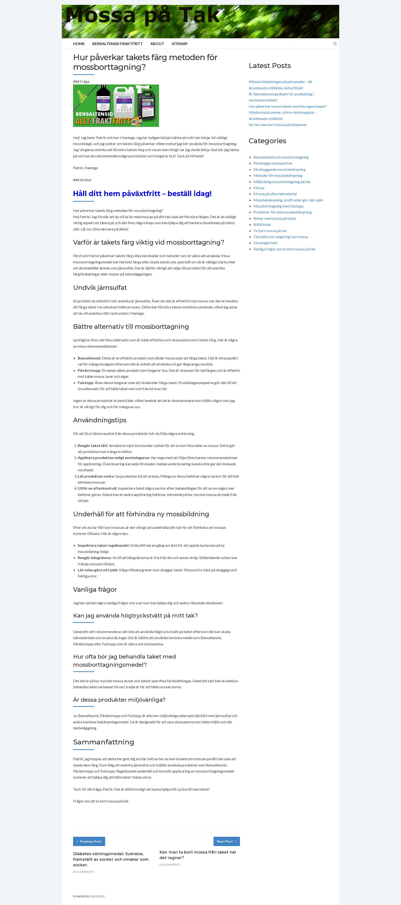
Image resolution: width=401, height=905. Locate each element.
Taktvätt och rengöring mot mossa (280, 236)
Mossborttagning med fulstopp (278, 206)
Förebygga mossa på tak (272, 163)
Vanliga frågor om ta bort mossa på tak (284, 249)
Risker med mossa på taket (274, 218)
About (157, 43)
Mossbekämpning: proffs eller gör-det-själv (288, 200)
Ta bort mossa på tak (270, 230)
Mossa (258, 187)
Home (79, 43)
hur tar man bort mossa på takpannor (278, 124)
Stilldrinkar (262, 224)
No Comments (83, 871)
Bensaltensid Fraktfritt (117, 43)
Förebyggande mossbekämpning (279, 169)
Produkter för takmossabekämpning (282, 212)
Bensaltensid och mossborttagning (281, 157)
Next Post (225, 841)
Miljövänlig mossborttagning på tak (281, 181)
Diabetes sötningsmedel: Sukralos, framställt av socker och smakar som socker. (111, 859)
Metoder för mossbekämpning (277, 175)
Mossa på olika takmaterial (275, 193)
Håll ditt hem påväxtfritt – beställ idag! (142, 193)
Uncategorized (265, 242)
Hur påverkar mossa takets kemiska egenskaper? (288, 106)
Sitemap (180, 43)
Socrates (97, 896)
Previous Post (91, 841)
